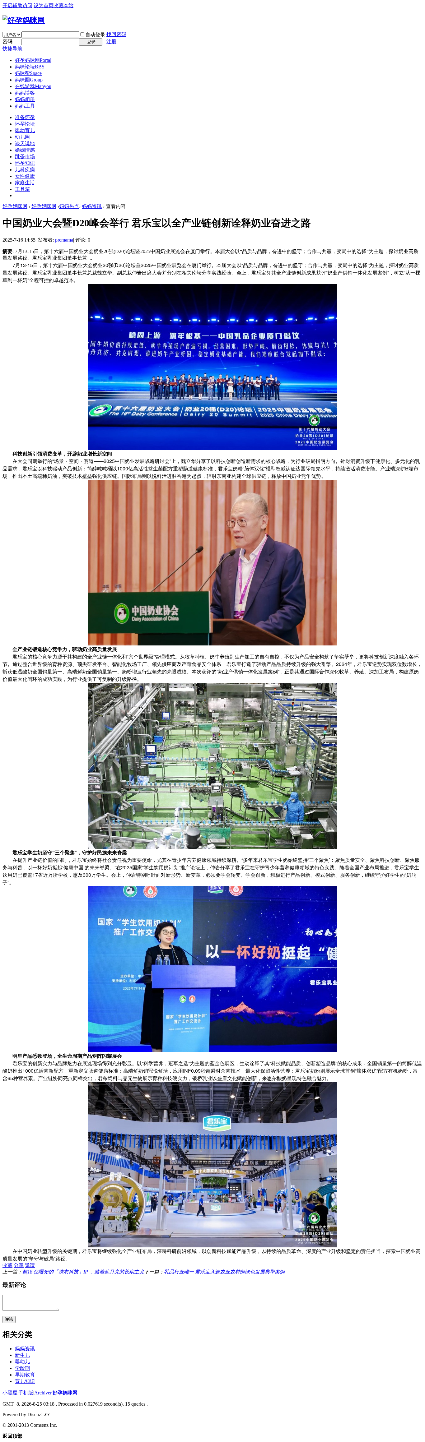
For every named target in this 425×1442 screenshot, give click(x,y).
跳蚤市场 (25, 156)
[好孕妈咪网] (23, 20)
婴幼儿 (22, 1361)
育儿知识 (25, 1381)
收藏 (7, 1265)
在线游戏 (33, 86)
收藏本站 (63, 5)
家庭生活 (25, 182)
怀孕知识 (25, 163)
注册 (111, 41)
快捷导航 (12, 48)
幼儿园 (22, 137)
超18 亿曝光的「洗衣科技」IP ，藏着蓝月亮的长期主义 (83, 1271)
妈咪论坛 (29, 66)
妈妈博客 (25, 92)
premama (64, 240)
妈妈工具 (25, 106)
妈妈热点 (69, 206)
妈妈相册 (25, 99)
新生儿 (22, 1355)
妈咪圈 (29, 79)
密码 (7, 41)
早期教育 (25, 1374)
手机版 (25, 1392)
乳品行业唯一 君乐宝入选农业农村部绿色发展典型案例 (224, 1271)
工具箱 (22, 189)
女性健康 (25, 176)
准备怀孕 (25, 117)
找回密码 (116, 34)
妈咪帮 (28, 73)
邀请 (30, 1265)
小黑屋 (9, 1392)
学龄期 (22, 1368)
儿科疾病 (25, 169)
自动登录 (95, 34)
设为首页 (44, 5)
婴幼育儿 (25, 130)
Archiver (43, 1392)
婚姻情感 (25, 150)
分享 (19, 1265)
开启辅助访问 (17, 5)
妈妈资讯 (92, 206)
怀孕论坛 (25, 124)
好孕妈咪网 (33, 60)
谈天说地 (25, 143)
